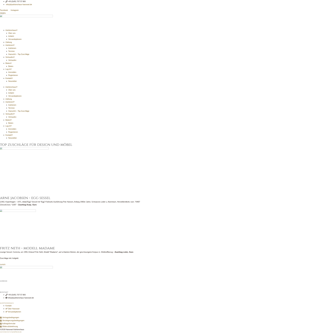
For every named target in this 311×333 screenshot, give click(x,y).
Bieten (7, 63)
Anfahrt (11, 36)
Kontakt (8, 78)
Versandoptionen (15, 39)
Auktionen (9, 45)
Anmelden (12, 72)
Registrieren (13, 75)
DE (1, 13)
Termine (11, 51)
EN (4, 13)
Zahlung (8, 42)
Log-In (7, 69)
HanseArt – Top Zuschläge (18, 54)
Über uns (12, 33)
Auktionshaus (10, 30)
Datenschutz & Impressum (10, 332)
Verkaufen (9, 57)
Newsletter (12, 81)
